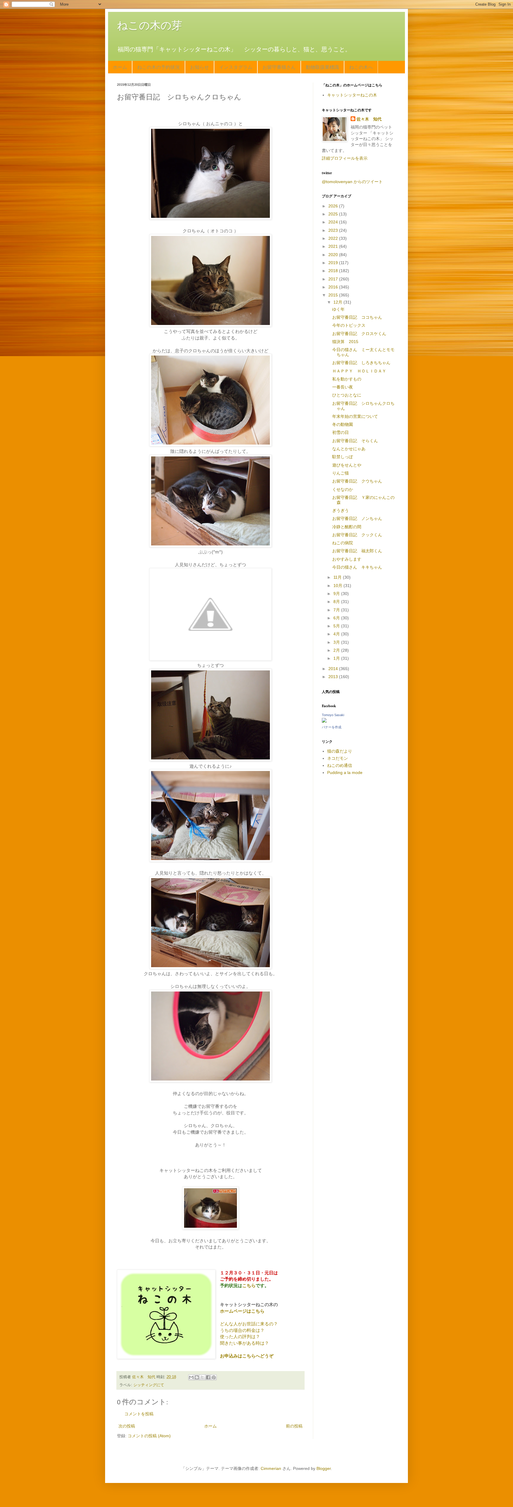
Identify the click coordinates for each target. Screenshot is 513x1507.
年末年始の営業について (355, 416)
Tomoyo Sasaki (333, 715)
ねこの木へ (361, 67)
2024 (333, 222)
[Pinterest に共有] (214, 1377)
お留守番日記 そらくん (355, 440)
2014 (333, 668)
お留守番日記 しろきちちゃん (361, 362)
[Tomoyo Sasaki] (324, 721)
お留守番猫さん (279, 67)
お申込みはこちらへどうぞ (246, 1355)
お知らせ (199, 67)
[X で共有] (202, 1377)
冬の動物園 (342, 424)
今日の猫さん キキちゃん (357, 567)
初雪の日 (340, 432)
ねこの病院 (342, 542)
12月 (338, 302)
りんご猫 (340, 473)
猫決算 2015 (345, 341)
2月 (337, 650)
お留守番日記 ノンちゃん (357, 518)
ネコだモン (337, 758)
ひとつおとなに (346, 395)
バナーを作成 (331, 727)
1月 (337, 658)
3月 (337, 642)
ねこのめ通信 (339, 765)
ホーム (120, 67)
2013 (333, 676)
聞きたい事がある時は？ (244, 1343)
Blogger (323, 1468)
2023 (333, 230)
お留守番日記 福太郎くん (357, 550)
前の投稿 (294, 1426)
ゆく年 (338, 309)
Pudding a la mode (344, 772)
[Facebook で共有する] (208, 1377)
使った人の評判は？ (240, 1336)
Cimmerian (271, 1468)
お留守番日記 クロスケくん (359, 333)
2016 (333, 287)
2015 (333, 295)
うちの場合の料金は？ (242, 1330)
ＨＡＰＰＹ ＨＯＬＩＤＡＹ (359, 371)
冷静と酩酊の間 (346, 526)
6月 (337, 618)
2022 (333, 238)
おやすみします (346, 559)
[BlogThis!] (197, 1377)
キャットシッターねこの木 (352, 95)
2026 (333, 206)
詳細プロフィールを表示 (345, 158)
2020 (333, 254)
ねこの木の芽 (149, 25)
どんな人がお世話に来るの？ (249, 1323)
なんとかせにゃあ (348, 448)
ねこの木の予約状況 (158, 67)
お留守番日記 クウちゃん (357, 481)
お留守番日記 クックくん (357, 534)
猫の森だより (339, 751)
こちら (249, 1285)
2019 (333, 262)
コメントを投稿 (138, 1413)
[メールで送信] (191, 1377)
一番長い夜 (342, 387)
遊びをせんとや (346, 465)
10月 (338, 585)
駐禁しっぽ (342, 456)
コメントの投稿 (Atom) (149, 1435)
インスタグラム (235, 67)
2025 (333, 214)
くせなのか (342, 489)
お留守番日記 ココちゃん (357, 317)
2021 (333, 246)
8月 (337, 601)
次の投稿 (126, 1426)
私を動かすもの (346, 379)
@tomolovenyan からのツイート (352, 181)
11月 (338, 577)
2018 (333, 270)
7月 (337, 609)
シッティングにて (148, 1385)
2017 (333, 279)
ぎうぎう (340, 510)
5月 (337, 626)
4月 (337, 634)
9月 (337, 593)
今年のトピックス (348, 325)
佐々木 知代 (369, 119)
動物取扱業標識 (322, 67)
